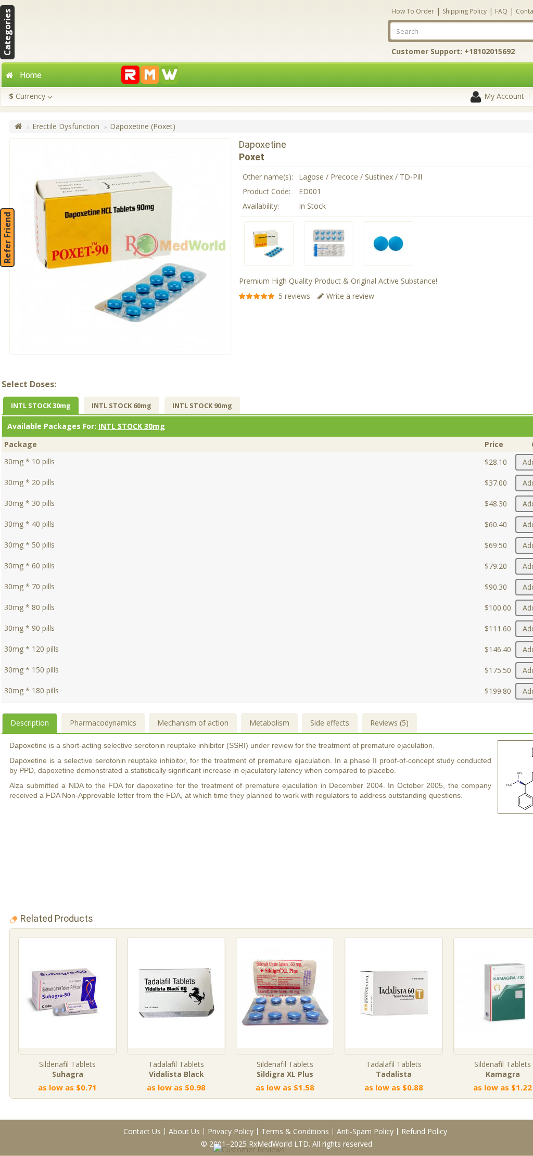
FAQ (501, 11)
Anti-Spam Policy (365, 1131)
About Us (184, 1131)
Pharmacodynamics (103, 723)
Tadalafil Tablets (176, 1069)
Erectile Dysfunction (65, 126)
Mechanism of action (193, 723)
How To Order (412, 11)
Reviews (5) (389, 723)
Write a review (350, 296)
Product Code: (266, 191)
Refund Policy (424, 1131)
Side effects (329, 723)
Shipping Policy (464, 11)
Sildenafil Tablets (67, 1069)
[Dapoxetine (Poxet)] (269, 243)
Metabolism (269, 723)
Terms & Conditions (295, 1131)
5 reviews (294, 296)
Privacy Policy (230, 1131)
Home (31, 75)
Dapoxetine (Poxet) (142, 126)
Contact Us (142, 1131)
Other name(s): (268, 177)
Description (29, 723)
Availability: (261, 206)
